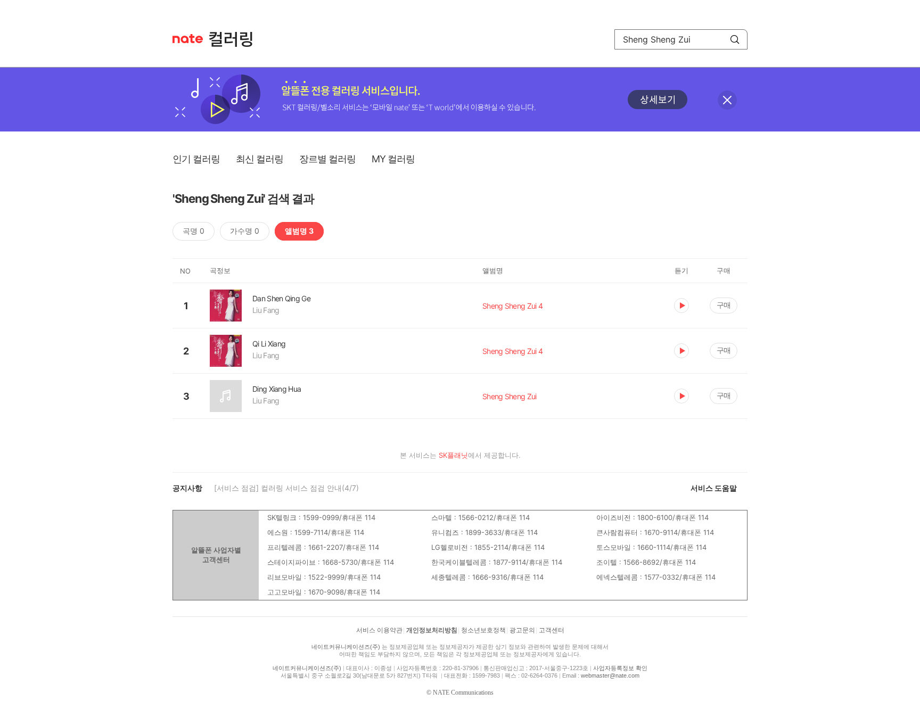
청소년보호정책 (483, 630)
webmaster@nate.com (610, 675)
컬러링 (235, 39)
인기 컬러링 (196, 158)
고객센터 (551, 630)
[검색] (734, 39)
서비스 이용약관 (379, 630)
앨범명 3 (299, 230)
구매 (723, 304)
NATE (187, 38)
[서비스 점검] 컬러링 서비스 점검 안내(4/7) (286, 487)
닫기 (727, 100)
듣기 (681, 305)
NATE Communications (463, 692)
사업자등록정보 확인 (620, 668)
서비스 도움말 (714, 487)
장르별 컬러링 (327, 158)
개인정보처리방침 (431, 630)
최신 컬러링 (259, 158)
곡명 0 (193, 230)
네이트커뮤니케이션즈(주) (345, 647)
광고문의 (522, 630)
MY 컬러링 (393, 158)
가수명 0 (244, 230)
